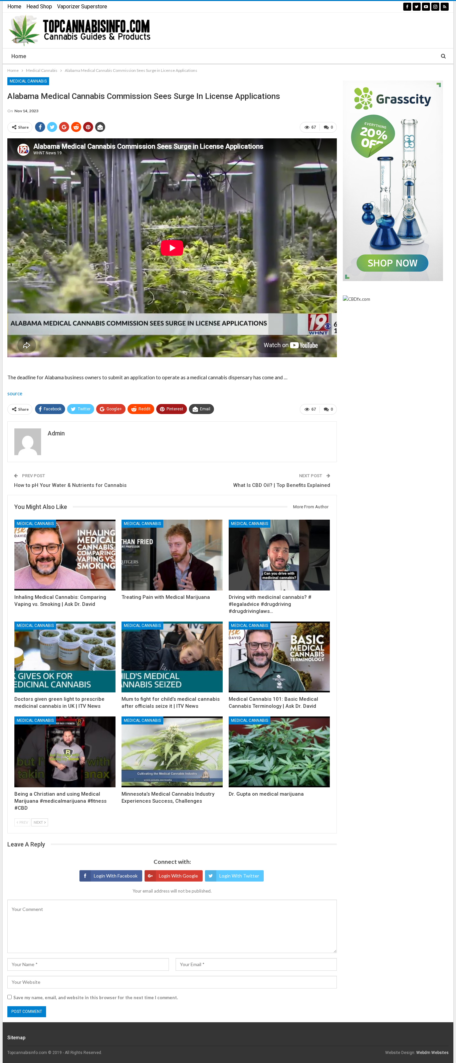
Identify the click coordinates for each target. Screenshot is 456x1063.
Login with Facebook (116, 876)
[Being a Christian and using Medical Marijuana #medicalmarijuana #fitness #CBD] (65, 751)
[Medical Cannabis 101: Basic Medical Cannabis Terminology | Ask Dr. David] (279, 657)
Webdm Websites (432, 1052)
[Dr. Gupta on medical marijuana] (279, 751)
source (14, 393)
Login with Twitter (239, 876)
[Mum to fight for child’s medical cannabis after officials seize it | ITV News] (172, 657)
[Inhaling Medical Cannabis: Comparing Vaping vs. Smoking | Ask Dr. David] (65, 555)
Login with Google (178, 876)
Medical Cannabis (28, 81)
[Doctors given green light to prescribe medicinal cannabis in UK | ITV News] (65, 657)
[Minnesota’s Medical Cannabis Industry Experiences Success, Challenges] (172, 751)
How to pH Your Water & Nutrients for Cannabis (70, 485)
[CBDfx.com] (356, 299)
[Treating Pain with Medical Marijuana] (172, 555)
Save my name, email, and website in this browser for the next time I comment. (95, 997)
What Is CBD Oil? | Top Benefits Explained (281, 485)
